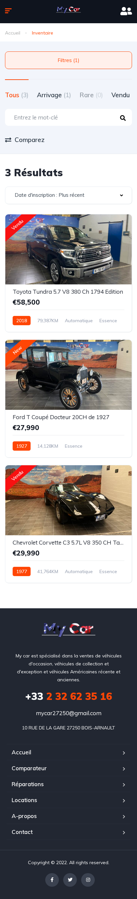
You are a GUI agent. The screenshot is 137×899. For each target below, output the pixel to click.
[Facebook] (52, 880)
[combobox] (68, 195)
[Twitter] (70, 880)
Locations (24, 799)
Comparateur (29, 768)
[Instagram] (88, 880)
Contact (22, 831)
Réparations (28, 784)
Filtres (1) (68, 60)
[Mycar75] (68, 11)
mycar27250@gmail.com (68, 713)
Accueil (12, 33)
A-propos (24, 815)
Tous (17, 95)
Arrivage (54, 95)
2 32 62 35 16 (68, 696)
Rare (91, 95)
